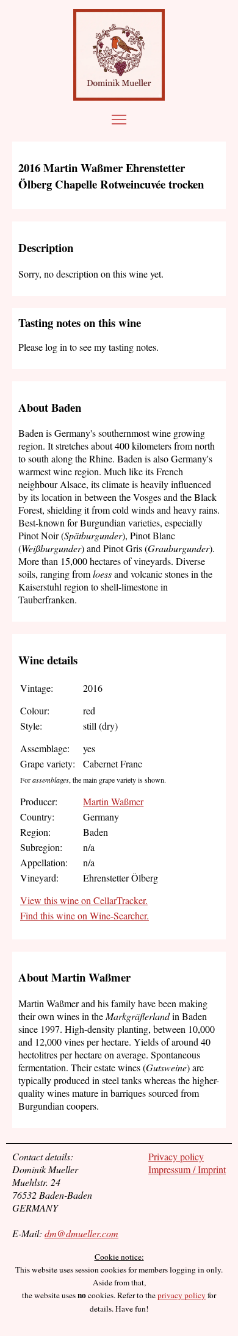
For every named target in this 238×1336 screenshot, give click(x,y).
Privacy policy (176, 1156)
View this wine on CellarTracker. (84, 900)
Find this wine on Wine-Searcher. (84, 915)
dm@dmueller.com (81, 1233)
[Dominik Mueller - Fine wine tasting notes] (119, 55)
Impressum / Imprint (187, 1169)
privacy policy (181, 1295)
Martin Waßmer (113, 801)
